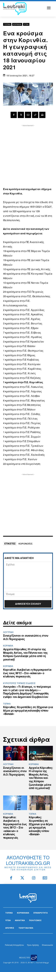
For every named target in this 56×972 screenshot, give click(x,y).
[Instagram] (34, 878)
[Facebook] (14, 115)
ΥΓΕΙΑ (26, 24)
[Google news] (45, 878)
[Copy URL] (35, 115)
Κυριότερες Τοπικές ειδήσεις (19, 683)
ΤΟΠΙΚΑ (7, 24)
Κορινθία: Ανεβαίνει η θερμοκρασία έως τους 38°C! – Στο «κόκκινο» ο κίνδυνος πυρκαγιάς (27, 673)
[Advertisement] (28, 155)
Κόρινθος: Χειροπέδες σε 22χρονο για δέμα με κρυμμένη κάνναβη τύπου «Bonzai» (28, 710)
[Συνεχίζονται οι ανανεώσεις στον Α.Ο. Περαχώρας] (15, 753)
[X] (21, 115)
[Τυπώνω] (42, 115)
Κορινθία (17, 24)
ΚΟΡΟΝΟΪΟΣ (26, 543)
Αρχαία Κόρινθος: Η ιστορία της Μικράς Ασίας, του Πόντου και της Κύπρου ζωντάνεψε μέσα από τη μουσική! (25, 654)
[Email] (28, 115)
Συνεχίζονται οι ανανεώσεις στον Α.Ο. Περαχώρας (25, 637)
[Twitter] (22, 878)
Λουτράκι (8, 632)
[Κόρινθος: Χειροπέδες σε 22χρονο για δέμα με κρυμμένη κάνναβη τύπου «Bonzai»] (41, 802)
